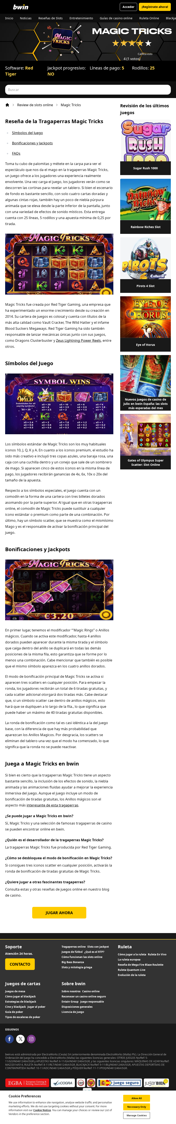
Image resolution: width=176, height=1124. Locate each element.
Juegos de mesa (15, 991)
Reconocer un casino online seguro (84, 996)
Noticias (26, 18)
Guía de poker (14, 1012)
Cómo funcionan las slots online (82, 957)
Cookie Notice (42, 1110)
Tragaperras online (74, 947)
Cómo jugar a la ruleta (132, 954)
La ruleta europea (129, 959)
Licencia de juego (73, 1012)
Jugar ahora (59, 912)
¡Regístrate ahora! (155, 7)
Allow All (137, 1098)
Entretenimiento (81, 18)
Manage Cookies (137, 1115)
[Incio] (7, 105)
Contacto (20, 964)
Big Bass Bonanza (73, 962)
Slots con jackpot (98, 947)
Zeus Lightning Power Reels (78, 340)
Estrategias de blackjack (20, 1001)
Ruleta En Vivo (157, 954)
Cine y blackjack (15, 1007)
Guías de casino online (116, 18)
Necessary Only (136, 1106)
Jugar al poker (36, 1007)
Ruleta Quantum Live (131, 970)
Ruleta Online (149, 18)
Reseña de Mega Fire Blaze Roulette (140, 965)
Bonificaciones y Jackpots (32, 143)
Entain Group (70, 1001)
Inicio (9, 18)
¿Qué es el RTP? (94, 952)
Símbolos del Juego (27, 132)
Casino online (91, 991)
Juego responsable (92, 1001)
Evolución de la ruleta (132, 975)
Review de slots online (35, 105)
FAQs (16, 153)
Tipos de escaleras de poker (22, 1017)
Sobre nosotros (71, 991)
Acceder (128, 7)
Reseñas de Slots (50, 18)
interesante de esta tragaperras (52, 805)
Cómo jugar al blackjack (20, 996)
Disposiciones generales (77, 1007)
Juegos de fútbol (72, 952)
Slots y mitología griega (77, 967)
